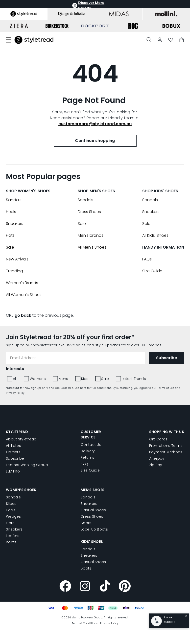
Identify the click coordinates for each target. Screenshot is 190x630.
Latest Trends (134, 378)
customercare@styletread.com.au (95, 124)
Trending (14, 271)
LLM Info (13, 471)
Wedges (13, 516)
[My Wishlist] (170, 40)
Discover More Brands (91, 5)
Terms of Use (165, 388)
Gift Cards (158, 439)
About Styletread (21, 439)
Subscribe (15, 458)
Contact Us (91, 444)
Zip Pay (155, 464)
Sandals (14, 200)
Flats (10, 235)
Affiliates (13, 445)
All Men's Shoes (92, 247)
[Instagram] (85, 586)
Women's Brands (22, 283)
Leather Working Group (27, 464)
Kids (85, 378)
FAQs (147, 259)
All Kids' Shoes (155, 235)
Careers (13, 452)
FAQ (84, 463)
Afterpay (157, 458)
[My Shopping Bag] (181, 40)
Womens (38, 378)
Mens (63, 378)
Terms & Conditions (84, 623)
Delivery (88, 451)
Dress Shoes (89, 212)
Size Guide (152, 271)
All (15, 378)
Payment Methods (166, 452)
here (83, 388)
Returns (87, 457)
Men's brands (90, 235)
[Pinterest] (125, 586)
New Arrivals (17, 259)
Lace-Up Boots (94, 529)
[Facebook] (65, 586)
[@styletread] (105, 586)
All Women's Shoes (24, 294)
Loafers (12, 535)
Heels (11, 212)
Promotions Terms (166, 445)
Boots (11, 542)
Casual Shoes (93, 510)
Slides (11, 503)
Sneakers (14, 223)
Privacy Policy (15, 393)
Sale (10, 247)
